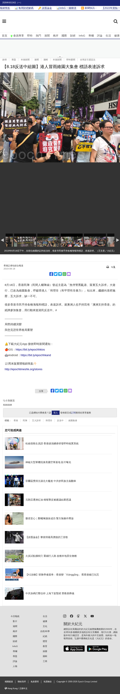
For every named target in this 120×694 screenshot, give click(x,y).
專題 (14, 59)
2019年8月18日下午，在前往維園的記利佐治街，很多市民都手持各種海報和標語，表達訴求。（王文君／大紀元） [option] (60, 250)
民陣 (25, 420)
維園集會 (72, 420)
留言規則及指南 (7, 404)
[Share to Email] (69, 274)
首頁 (4, 35)
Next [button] (116, 152)
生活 (108, 35)
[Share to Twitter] (56, 274)
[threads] (78, 616)
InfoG (82, 35)
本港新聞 (25, 59)
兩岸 (55, 35)
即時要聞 (70, 59)
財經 (72, 35)
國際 (64, 35)
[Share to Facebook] (51, 274)
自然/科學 (45, 631)
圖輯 (46, 59)
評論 (99, 35)
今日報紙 (15, 616)
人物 (15, 666)
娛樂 (45, 651)
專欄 (91, 35)
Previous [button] (3, 152)
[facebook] (71, 616)
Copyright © (62, 682)
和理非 (49, 420)
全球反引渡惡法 (87, 59)
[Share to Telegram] (60, 274)
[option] (60, 117)
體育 (45, 641)
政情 (4, 59)
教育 (45, 646)
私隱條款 (48, 682)
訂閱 (73, 412)
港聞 (47, 35)
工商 (45, 661)
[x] (85, 616)
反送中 (60, 420)
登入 (55, 412)
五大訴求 (36, 420)
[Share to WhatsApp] (64, 274)
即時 (29, 35)
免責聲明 (35, 682)
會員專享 (18, 35)
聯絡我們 (22, 682)
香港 (16, 420)
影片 (15, 621)
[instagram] (64, 616)
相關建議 (9, 682)
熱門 (38, 35)
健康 (117, 35)
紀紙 (45, 636)
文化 (45, 626)
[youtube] (92, 616)
